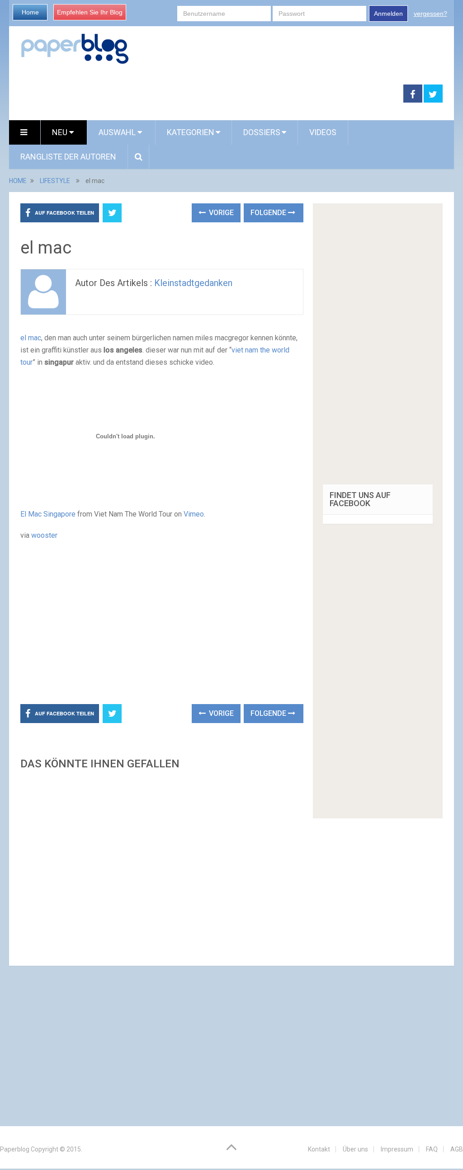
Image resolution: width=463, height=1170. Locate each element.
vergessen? (430, 13)
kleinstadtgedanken (193, 282)
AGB (456, 1149)
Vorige (220, 212)
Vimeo (194, 514)
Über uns (355, 1149)
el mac (30, 338)
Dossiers (261, 132)
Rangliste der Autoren (68, 156)
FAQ (432, 1149)
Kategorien (190, 132)
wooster (44, 535)
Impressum (397, 1149)
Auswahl (118, 132)
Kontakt (319, 1149)
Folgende (269, 212)
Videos (322, 132)
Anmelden (388, 13)
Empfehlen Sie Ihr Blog (90, 12)
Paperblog (14, 1149)
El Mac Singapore (48, 514)
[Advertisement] (206, 94)
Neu (60, 132)
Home (30, 12)
